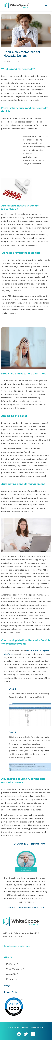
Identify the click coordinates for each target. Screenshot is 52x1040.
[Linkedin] (33, 1034)
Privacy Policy (11, 992)
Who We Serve (14, 969)
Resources (11, 979)
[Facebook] (19, 1034)
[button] (46, 5)
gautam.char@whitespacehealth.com (26, 907)
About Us (11, 974)
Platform (10, 963)
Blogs (7, 985)
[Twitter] (26, 1034)
